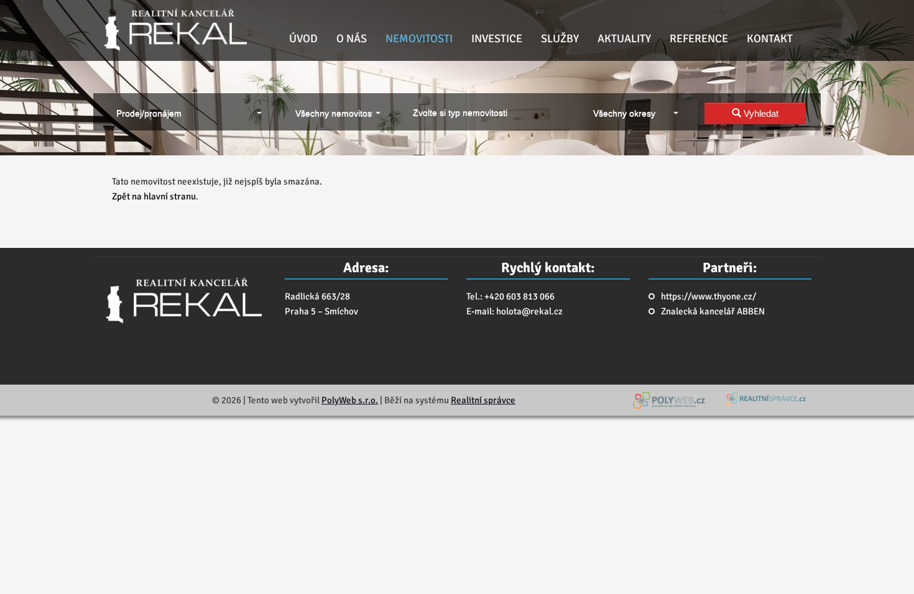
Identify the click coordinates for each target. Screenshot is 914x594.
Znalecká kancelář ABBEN (713, 311)
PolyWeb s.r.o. (349, 400)
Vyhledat (759, 113)
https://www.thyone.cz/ (708, 296)
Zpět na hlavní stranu (154, 196)
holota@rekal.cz (529, 311)
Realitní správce (483, 400)
